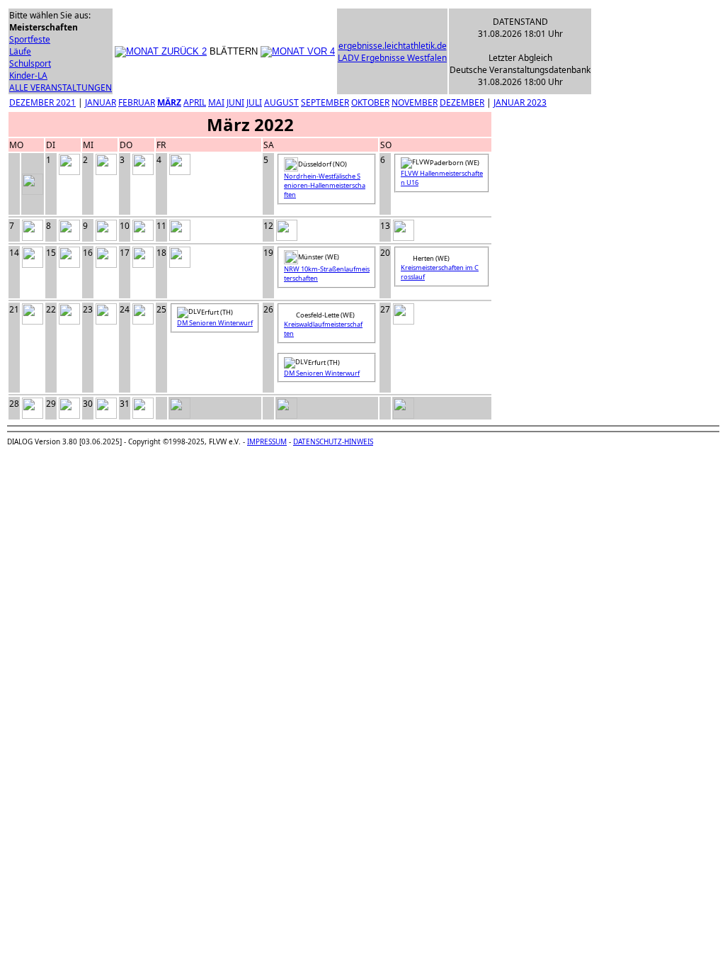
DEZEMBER (462, 102)
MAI (216, 102)
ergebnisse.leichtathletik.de (392, 46)
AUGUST (281, 102)
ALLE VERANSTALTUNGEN (60, 87)
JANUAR (100, 102)
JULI (254, 102)
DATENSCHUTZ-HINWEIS (333, 441)
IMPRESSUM (267, 441)
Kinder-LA (28, 75)
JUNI (235, 102)
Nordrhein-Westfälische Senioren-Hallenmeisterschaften (324, 185)
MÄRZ (169, 102)
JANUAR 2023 (520, 102)
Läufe (20, 51)
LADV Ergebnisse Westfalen (392, 58)
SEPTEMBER (325, 102)
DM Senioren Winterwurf (215, 322)
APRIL (194, 102)
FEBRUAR (136, 102)
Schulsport (30, 63)
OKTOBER (370, 102)
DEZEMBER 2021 (42, 102)
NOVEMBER (415, 102)
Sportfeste (29, 39)
